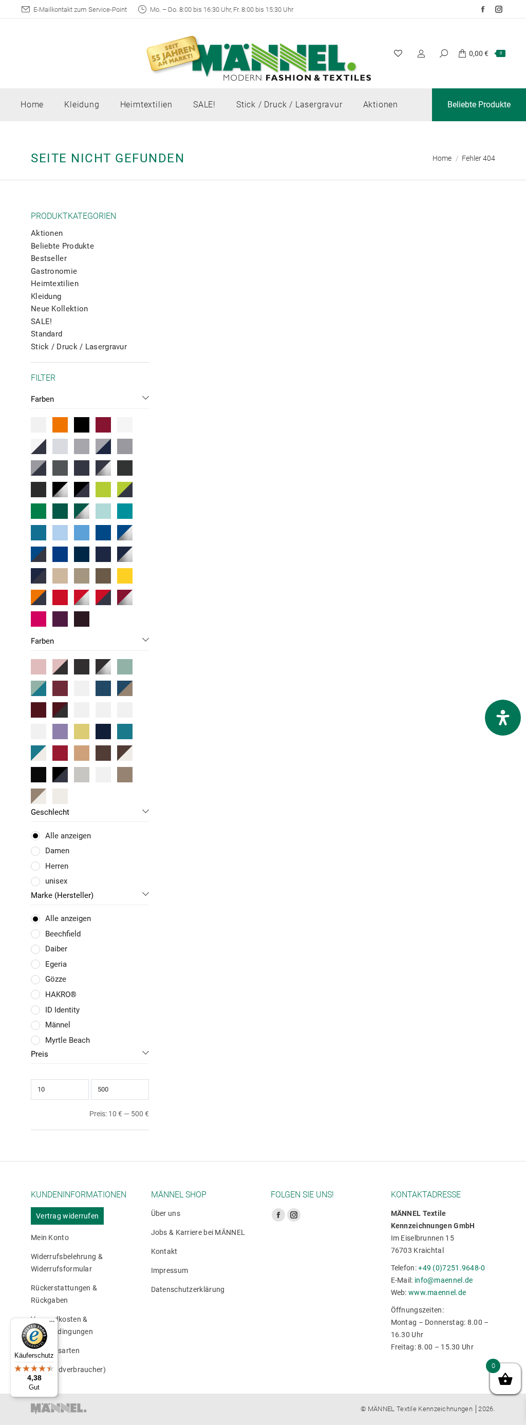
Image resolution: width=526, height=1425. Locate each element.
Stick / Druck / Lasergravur (79, 346)
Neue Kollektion (59, 308)
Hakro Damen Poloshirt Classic (425, 815)
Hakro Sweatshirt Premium (255, 815)
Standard (46, 334)
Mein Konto (50, 1237)
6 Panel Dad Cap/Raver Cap (255, 386)
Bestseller (49, 258)
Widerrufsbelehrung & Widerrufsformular (67, 1262)
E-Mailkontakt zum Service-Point (80, 9)
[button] (188, 358)
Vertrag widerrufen (67, 1216)
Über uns (165, 1213)
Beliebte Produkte (62, 246)
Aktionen (47, 233)
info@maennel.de (444, 1280)
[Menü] (52, 1324)
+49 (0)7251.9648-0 (451, 1268)
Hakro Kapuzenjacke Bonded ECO (255, 606)
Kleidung (46, 296)
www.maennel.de (437, 1292)
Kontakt (164, 1251)
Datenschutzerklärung (188, 1289)
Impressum (170, 1270)
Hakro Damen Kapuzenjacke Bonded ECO (425, 606)
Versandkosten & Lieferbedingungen (62, 1325)
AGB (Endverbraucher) (68, 1369)
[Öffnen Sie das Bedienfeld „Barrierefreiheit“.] (503, 718)
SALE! (41, 321)
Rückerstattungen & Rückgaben (64, 1294)
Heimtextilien (55, 283)
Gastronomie (54, 271)
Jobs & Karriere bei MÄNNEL (198, 1232)
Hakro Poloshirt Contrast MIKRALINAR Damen (425, 392)
